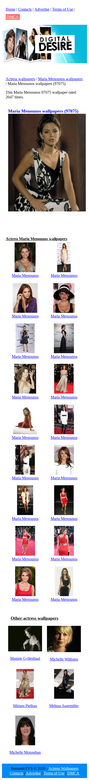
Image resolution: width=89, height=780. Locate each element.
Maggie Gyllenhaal (25, 658)
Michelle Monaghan (25, 752)
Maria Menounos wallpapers (60, 79)
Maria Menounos (25, 275)
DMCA (13, 17)
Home (10, 9)
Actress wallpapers (20, 79)
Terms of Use (62, 9)
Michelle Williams (64, 659)
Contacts (25, 9)
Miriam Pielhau (25, 706)
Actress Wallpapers (63, 768)
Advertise (41, 9)
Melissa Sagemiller (64, 706)
